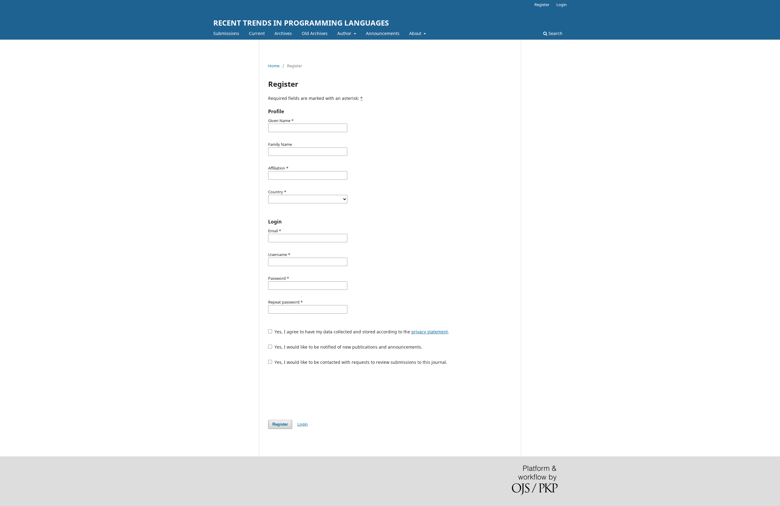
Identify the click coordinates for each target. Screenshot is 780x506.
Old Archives (315, 33)
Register (541, 4)
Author (345, 33)
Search (554, 33)
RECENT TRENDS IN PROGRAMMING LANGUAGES (301, 23)
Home (273, 66)
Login (561, 4)
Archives (283, 33)
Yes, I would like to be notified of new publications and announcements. (347, 347)
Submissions (226, 33)
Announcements (382, 33)
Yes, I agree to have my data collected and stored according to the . (361, 332)
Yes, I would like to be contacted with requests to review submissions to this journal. (360, 362)
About (416, 33)
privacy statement (429, 332)
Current (257, 33)
